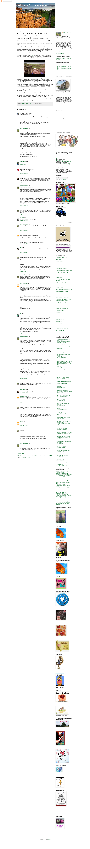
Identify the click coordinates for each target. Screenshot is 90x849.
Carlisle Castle (59, 348)
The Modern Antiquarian (61, 447)
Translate (64, 179)
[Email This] (36, 103)
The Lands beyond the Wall (61, 446)
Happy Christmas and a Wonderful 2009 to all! (64, 289)
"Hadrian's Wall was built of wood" (62, 492)
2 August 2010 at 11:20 (24, 205)
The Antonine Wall (60, 443)
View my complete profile (60, 53)
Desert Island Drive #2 (60, 321)
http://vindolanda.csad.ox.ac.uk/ (61, 160)
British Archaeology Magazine (62, 384)
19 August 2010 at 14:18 (24, 402)
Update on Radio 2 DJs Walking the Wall (63, 490)
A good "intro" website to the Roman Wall (64, 375)
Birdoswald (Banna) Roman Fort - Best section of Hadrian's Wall (63, 352)
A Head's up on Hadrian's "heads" (62, 326)
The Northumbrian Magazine (62, 449)
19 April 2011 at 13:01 (24, 439)
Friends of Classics (60, 393)
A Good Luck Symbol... (60, 263)
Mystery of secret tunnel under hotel (62, 473)
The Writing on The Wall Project (62, 455)
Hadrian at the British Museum (62, 396)
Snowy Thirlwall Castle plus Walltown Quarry (64, 270)
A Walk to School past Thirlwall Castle (62, 328)
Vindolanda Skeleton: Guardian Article (62, 497)
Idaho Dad (22, 176)
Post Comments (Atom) (26, 457)
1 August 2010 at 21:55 (24, 164)
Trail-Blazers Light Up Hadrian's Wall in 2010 (64, 477)
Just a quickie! (58, 259)
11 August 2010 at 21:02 (24, 392)
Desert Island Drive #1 (60, 323)
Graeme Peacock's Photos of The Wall (63, 395)
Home (35, 455)
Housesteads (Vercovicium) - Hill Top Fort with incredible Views (64, 359)
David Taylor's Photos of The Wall (62, 390)
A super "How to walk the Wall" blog (63, 378)
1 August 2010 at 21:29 (24, 158)
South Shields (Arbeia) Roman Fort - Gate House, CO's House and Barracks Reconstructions (64, 370)
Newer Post (19, 455)
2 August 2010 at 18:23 (24, 230)
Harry (21, 313)
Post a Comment (21, 453)
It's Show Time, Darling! (60, 310)
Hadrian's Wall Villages (61, 405)
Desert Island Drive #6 (60, 312)
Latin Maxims (59, 416)
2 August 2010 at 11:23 (24, 214)
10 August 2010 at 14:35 (24, 386)
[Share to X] (38, 103)
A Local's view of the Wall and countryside (64, 377)
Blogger (49, 839)
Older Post (50, 455)
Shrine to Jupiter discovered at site (62, 494)
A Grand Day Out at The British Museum (63, 297)
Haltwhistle (58, 408)
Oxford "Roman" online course (62, 429)
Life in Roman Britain (60, 418)
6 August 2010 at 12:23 (24, 309)
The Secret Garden (65, 58)
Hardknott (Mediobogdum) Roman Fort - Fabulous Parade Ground (64, 342)
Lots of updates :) (59, 277)
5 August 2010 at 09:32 (24, 252)
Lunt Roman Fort (60, 420)
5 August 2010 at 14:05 (24, 271)
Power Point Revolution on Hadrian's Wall (63, 502)
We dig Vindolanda (60, 464)
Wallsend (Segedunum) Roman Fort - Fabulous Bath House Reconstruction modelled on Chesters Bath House (63, 366)
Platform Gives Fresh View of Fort (61, 496)
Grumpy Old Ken (23, 389)
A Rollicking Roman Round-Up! (61, 257)
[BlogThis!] (37, 103)
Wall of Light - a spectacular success (62, 471)
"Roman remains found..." (60, 491)
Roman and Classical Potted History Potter (64, 432)
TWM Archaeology (60, 456)
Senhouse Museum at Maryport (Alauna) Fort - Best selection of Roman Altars (64, 344)
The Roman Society (60, 451)
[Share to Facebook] (39, 103)
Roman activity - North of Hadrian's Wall (63, 487)
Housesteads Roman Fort (66, 161)
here (32, 55)
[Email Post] (34, 103)
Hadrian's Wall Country (61, 399)
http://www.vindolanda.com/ (60, 158)
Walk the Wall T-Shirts (60, 459)
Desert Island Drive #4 (60, 317)
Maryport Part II (58, 306)
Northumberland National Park (62, 428)
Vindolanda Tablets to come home (62, 500)
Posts (67, 810)
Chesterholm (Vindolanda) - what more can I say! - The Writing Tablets (64, 357)
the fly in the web (23, 111)
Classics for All (59, 386)
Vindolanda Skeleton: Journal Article (62, 498)
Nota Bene (22, 217)
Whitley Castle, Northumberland (62, 465)
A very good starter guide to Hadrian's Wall (64, 379)
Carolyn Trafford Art (23, 234)
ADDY (21, 247)
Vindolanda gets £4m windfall (61, 484)
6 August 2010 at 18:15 (24, 378)
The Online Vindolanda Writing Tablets (63, 450)
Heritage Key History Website (62, 411)
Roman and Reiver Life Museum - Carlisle (64, 433)
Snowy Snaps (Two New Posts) (61, 268)
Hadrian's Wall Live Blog (61, 400)
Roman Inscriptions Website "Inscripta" (63, 436)
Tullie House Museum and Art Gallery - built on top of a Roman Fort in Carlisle (64, 347)
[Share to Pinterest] (41, 103)
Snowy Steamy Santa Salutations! (62, 272)
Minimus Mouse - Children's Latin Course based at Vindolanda (64, 422)
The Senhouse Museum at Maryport (62, 308)
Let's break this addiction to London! (62, 282)
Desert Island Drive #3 (60, 319)
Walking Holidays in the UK (61, 460)
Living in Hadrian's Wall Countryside (62, 291)
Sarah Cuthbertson (23, 283)
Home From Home (59, 58)
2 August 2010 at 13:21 (24, 220)
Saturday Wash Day (59, 261)
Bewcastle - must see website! (62, 383)
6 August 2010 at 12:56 (24, 333)
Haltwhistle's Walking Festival (62, 409)
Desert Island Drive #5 (60, 314)
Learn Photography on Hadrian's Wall (63, 417)
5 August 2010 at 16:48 (24, 280)
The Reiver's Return (59, 287)
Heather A (22, 421)
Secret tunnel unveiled (60, 472)
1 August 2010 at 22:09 (24, 173)
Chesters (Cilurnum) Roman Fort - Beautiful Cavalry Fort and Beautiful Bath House (64, 362)
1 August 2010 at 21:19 (24, 124)
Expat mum (22, 168)
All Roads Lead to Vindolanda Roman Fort (63, 495)
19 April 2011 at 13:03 (24, 450)
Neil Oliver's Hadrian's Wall (61, 70)
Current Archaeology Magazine (62, 388)
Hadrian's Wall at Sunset (60, 330)
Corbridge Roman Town (61, 387)
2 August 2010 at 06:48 (24, 182)
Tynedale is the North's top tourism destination (64, 474)
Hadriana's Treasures (32, 5)
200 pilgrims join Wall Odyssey (61, 493)
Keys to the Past (59, 412)
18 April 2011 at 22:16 (24, 425)
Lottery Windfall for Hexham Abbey (62, 501)
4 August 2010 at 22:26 (24, 243)
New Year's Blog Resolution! (61, 266)
